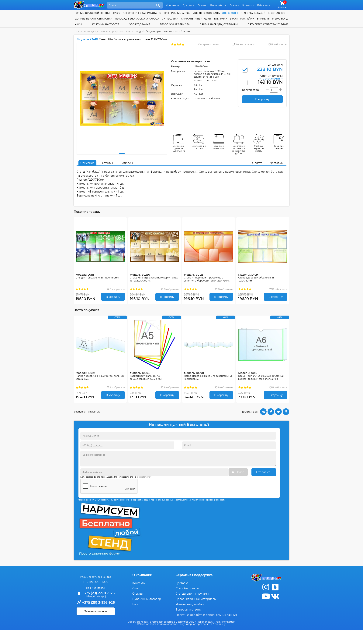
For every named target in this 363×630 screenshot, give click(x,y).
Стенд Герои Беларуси (175, 13)
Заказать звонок (245, 44)
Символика (170, 18)
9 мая (234, 18)
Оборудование (139, 24)
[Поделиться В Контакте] (263, 411)
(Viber (88, 596)
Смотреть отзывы (208, 44)
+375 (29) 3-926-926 (98, 602)
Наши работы (218, 5)
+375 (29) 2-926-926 (98, 593)
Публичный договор (146, 599)
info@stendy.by (144, 477)
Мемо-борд (280, 18)
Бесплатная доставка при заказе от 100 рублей (239, 150)
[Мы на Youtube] (265, 596)
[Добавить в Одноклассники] (286, 411)
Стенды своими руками (192, 593)
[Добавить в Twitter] (278, 411)
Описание (87, 163)
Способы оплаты (187, 588)
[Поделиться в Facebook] (271, 411)
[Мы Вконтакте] (275, 596)
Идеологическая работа (140, 13)
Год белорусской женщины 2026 (97, 13)
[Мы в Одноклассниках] (275, 587)
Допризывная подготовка (93, 18)
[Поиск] (158, 5)
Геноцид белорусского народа (137, 18)
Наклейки (247, 18)
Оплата (202, 5)
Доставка (188, 5)
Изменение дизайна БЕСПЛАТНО (178, 148)
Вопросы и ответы (188, 609)
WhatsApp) (99, 596)
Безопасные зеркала (175, 24)
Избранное (263, 5)
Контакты (248, 5)
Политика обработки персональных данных (206, 615)
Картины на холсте (105, 24)
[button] (122, 153)
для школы (230, 13)
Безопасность (278, 13)
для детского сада (206, 13)
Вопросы (126, 163)
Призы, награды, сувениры (219, 24)
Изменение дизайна (190, 604)
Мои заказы (172, 5)
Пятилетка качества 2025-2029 (268, 24)
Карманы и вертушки (196, 18)
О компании (142, 575)
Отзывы (234, 5)
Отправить (263, 472)
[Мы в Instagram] (265, 587)
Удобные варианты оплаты (259, 148)
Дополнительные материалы (196, 599)
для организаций (253, 13)
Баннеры (263, 18)
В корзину (113, 297)
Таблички (220, 18)
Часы (78, 24)
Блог (135, 604)
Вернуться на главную (87, 411)
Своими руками (270, 77)
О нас (136, 588)
